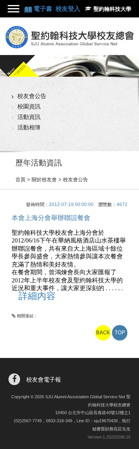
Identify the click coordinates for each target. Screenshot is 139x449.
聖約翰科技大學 (112, 9)
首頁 (20, 179)
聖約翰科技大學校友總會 (69, 37)
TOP (120, 332)
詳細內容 (37, 296)
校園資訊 (29, 106)
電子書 (44, 8)
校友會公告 (31, 96)
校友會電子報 (43, 379)
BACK (103, 332)
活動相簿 (29, 127)
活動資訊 (29, 117)
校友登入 (68, 8)
